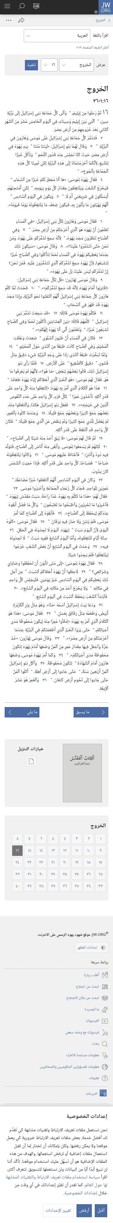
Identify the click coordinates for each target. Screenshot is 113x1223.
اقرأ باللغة (100, 36)
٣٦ (44, 680)
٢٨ (100, 563)
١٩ (100, 438)
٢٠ (104, 447)
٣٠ (15, 588)
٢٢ (100, 480)
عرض (100, 65)
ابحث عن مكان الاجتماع (87, 998)
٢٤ (59, 513)
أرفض (84, 1211)
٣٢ (48, 614)
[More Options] (8, 20)
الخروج (100, 20)
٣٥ (41, 663)
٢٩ (82, 572)
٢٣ (15, 488)
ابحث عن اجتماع (92, 987)
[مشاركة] (21, 20)
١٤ (10, 347)
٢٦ (11, 530)
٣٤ (60, 655)
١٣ (100, 338)
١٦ (105, 113)
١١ (101, 313)
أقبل (101, 1211)
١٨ (42, 413)
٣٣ (56, 638)
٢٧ (94, 547)
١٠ (32, 288)
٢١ (36, 455)
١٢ (54, 313)
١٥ (41, 363)
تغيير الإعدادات (58, 1211)
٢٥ (41, 522)
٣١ (100, 605)
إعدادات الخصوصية (80, 1193)
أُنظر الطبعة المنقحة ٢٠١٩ (92, 48)
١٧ (72, 405)
